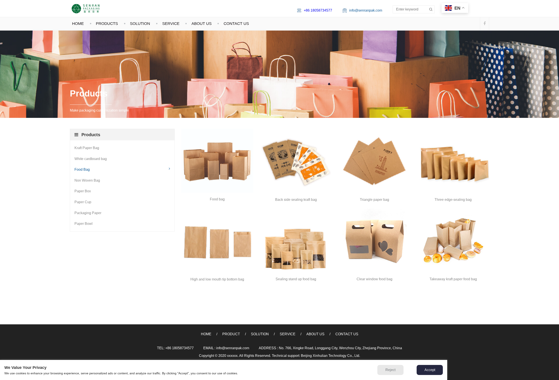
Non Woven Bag (87, 180)
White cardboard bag (90, 159)
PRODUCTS (107, 23)
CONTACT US (236, 23)
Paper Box (82, 191)
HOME (78, 23)
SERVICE (170, 23)
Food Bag (82, 169)
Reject (390, 370)
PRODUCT (231, 334)
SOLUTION (140, 23)
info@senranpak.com (365, 10)
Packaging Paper (87, 213)
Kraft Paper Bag (86, 148)
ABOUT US (202, 23)
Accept (429, 370)
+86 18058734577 (318, 10)
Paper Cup (82, 202)
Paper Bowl (83, 223)
